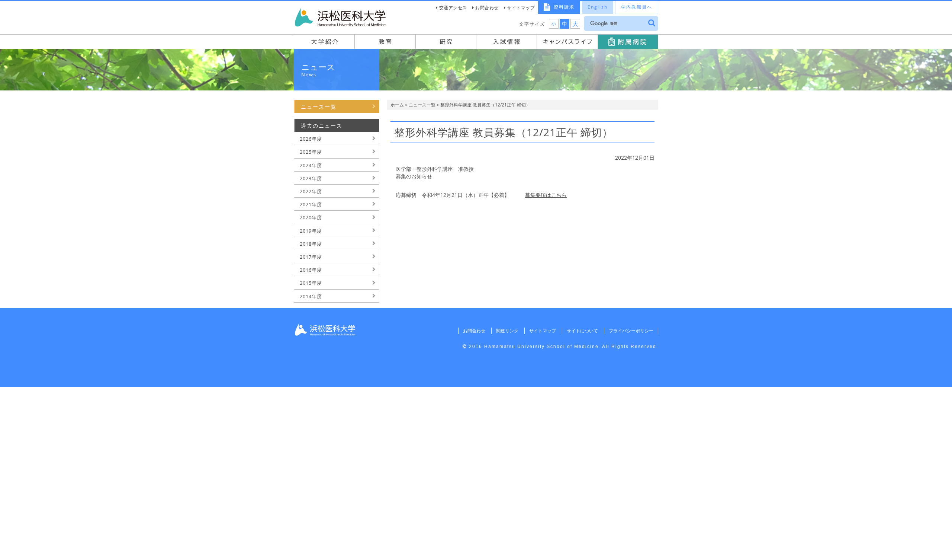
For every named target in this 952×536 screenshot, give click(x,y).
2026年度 (311, 138)
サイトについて (582, 331)
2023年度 (311, 178)
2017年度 (311, 256)
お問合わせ (487, 7)
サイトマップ (521, 7)
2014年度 (311, 296)
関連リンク (507, 331)
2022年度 (311, 191)
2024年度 (311, 165)
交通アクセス (453, 7)
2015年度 (311, 283)
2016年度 (311, 270)
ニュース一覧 (422, 105)
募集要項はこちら (546, 194)
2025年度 (311, 152)
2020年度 (311, 217)
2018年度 (311, 243)
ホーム (397, 105)
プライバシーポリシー (631, 331)
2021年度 (311, 204)
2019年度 (311, 230)
